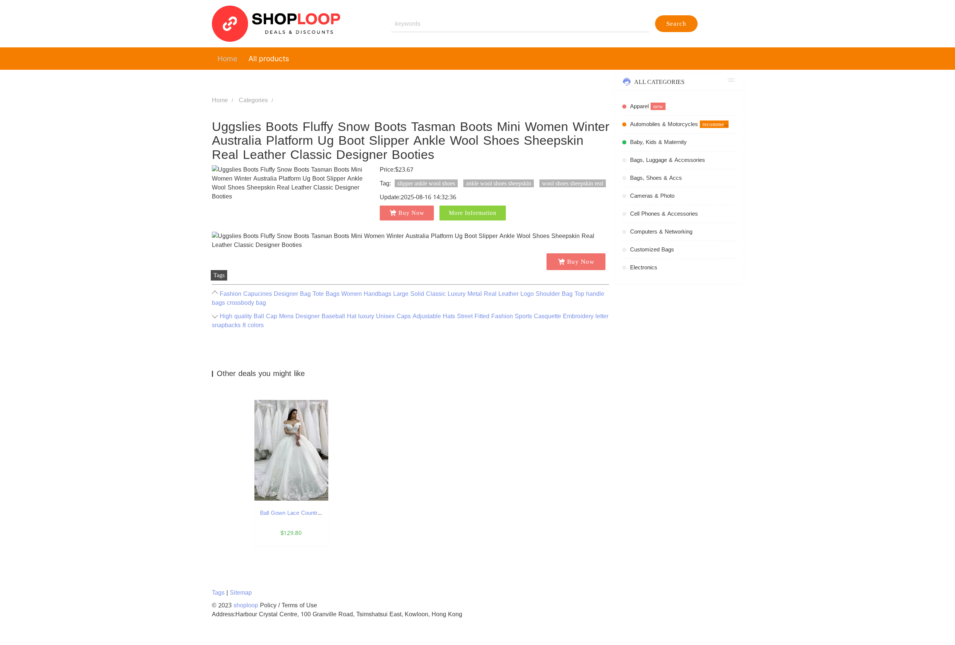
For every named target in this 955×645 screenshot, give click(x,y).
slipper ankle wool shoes (426, 183)
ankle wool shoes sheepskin (498, 183)
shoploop (246, 605)
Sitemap (241, 592)
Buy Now (411, 213)
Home (227, 58)
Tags (218, 592)
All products (268, 58)
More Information (473, 213)
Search (676, 23)
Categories (253, 100)
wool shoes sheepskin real (572, 183)
